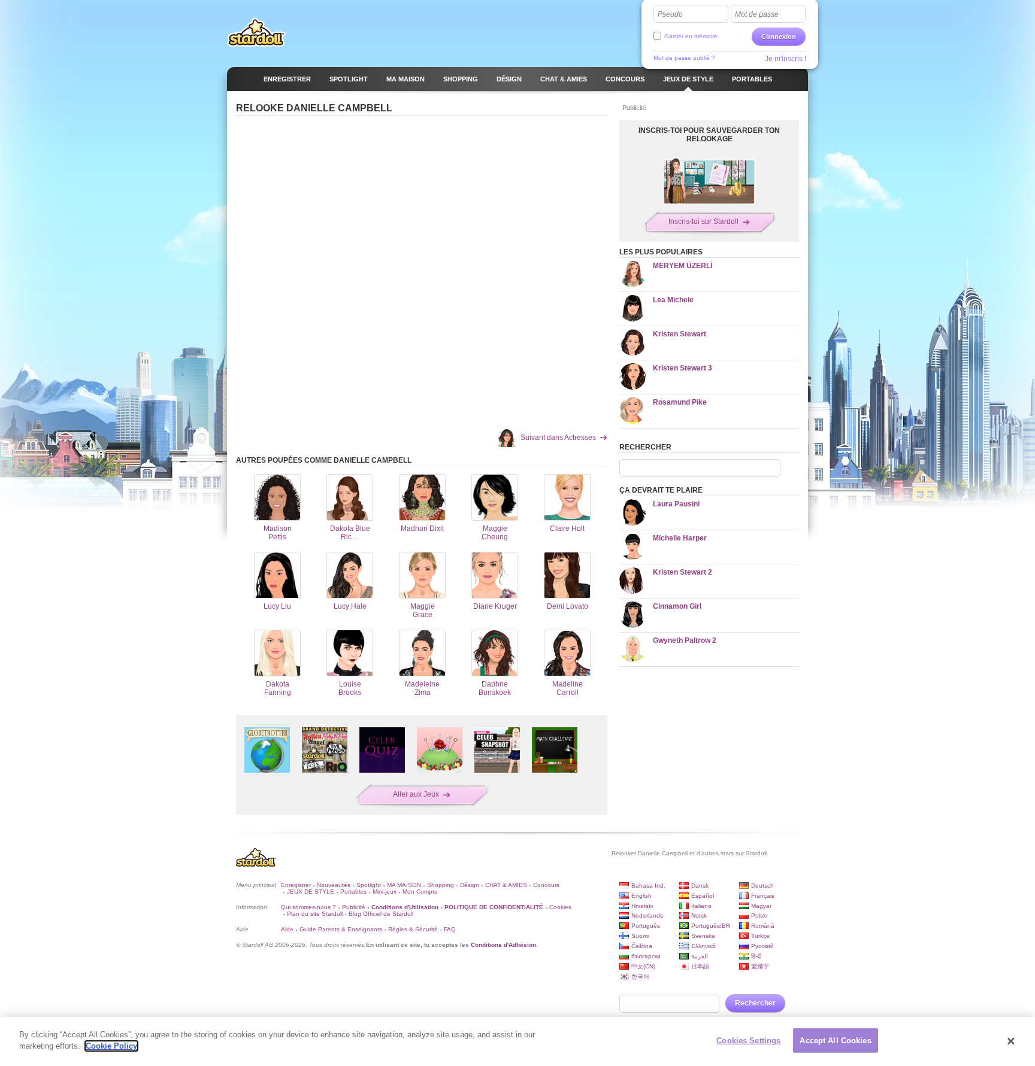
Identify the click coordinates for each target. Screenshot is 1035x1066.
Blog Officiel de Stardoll (381, 913)
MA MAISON (404, 885)
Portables (353, 891)
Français (762, 895)
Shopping (440, 885)
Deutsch (762, 885)
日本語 (700, 966)
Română (762, 925)
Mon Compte (420, 891)
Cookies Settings (748, 1040)
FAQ (450, 929)
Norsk (699, 915)
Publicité (353, 907)
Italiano (701, 906)
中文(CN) (643, 966)
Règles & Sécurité (413, 929)
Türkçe (760, 936)
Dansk (700, 885)
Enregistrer (296, 885)
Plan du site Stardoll (315, 913)
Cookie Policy (111, 1045)
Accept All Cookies (835, 1040)
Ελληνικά (703, 946)
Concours (546, 885)
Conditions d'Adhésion (503, 945)
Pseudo (670, 14)
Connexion (778, 36)
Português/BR (710, 925)
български (646, 956)
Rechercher (755, 1003)
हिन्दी (756, 956)
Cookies (560, 907)
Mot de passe (757, 14)
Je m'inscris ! (785, 58)
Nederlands (647, 915)
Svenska (703, 936)
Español (702, 895)
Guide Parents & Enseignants (340, 929)
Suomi (640, 936)
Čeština (641, 946)
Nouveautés (333, 885)
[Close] (1011, 1041)
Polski (759, 915)
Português (645, 925)
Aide (287, 929)
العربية (699, 956)
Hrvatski (642, 906)
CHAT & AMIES (506, 885)
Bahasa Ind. (648, 885)
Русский (762, 946)
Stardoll (256, 32)
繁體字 (760, 966)
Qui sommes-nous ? (308, 907)
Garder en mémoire (691, 36)
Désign (469, 885)
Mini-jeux (385, 891)
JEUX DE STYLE (310, 891)
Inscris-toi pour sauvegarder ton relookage (709, 134)
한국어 (640, 976)
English (641, 895)
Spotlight (368, 885)
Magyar (761, 906)
